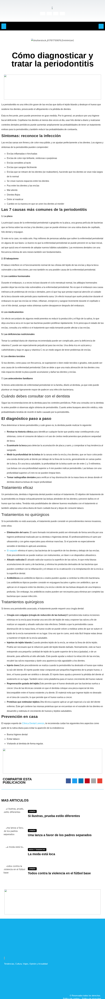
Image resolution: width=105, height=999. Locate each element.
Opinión (32, 811)
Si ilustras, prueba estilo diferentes (54, 816)
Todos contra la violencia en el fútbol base (59, 873)
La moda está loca (41, 854)
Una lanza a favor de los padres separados (60, 835)
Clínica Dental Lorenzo (33, 723)
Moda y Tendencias (37, 849)
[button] (3, 26)
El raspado (12, 550)
